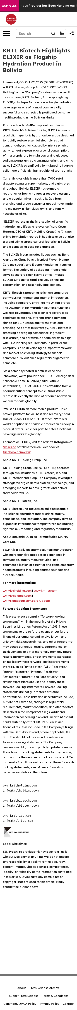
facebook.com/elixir (16, 452)
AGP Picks (9, 5)
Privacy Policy (49, 1004)
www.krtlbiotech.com (17, 595)
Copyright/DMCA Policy (19, 1004)
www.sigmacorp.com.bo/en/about (26, 600)
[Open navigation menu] (6, 33)
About (21, 988)
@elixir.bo (9, 447)
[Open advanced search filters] (61, 33)
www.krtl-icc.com (45, 590)
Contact (68, 1004)
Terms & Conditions (55, 996)
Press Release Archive (44, 988)
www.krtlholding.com (17, 590)
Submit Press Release (23, 996)
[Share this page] (71, 33)
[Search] (53, 33)
